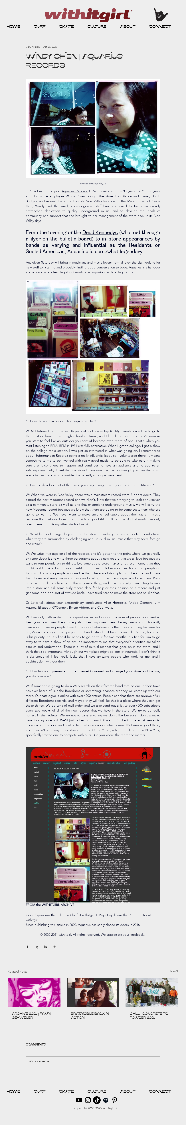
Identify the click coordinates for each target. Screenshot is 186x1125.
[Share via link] (54, 947)
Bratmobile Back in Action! (90, 1016)
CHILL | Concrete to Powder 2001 (149, 1016)
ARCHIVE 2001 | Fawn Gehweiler (31, 1016)
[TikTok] (97, 1100)
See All (174, 971)
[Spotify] (106, 1100)
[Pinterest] (114, 1100)
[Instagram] (88, 1100)
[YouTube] (79, 1100)
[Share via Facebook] (27, 947)
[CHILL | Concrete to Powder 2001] (152, 992)
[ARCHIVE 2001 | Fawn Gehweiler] (34, 992)
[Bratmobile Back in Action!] (93, 992)
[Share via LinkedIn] (45, 947)
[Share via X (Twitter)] (36, 947)
